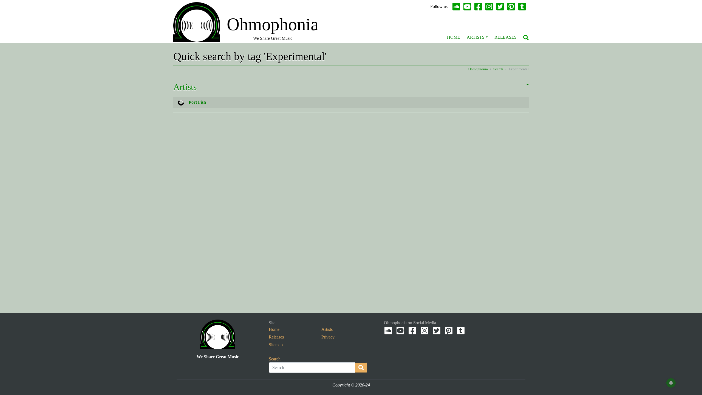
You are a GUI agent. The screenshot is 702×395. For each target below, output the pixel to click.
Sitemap (276, 344)
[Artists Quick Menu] (487, 37)
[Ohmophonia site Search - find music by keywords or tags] (526, 37)
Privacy (328, 337)
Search (498, 69)
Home (453, 37)
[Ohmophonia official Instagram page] (490, 6)
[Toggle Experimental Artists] (521, 88)
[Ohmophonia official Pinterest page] (512, 6)
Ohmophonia (478, 69)
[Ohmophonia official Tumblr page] (523, 6)
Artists (476, 38)
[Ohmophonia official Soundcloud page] (457, 6)
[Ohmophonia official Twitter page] (501, 6)
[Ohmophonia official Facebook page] (479, 6)
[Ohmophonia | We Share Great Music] (217, 334)
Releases (505, 37)
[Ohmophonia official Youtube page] (468, 6)
